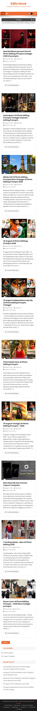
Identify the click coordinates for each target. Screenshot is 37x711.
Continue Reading (12, 85)
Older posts (7, 642)
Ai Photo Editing (8, 653)
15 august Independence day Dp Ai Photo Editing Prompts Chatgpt (18, 302)
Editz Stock (18, 4)
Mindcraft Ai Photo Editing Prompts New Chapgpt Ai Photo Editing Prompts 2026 (17, 179)
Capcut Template (9, 656)
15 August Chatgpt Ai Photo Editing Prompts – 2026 (16, 424)
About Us (19, 709)
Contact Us (24, 707)
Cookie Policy (14, 707)
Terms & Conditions (27, 705)
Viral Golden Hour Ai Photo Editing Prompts (15, 363)
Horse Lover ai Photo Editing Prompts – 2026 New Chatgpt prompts (16, 603)
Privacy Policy (8, 705)
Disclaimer (17, 705)
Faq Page (6, 707)
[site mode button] (31, 13)
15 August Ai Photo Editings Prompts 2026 (15, 242)
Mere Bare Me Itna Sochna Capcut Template (15, 484)
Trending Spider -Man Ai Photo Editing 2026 (17, 543)
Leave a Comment (10, 61)
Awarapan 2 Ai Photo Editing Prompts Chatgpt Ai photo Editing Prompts (16, 117)
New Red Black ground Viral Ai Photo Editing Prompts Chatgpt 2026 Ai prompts (18, 24)
